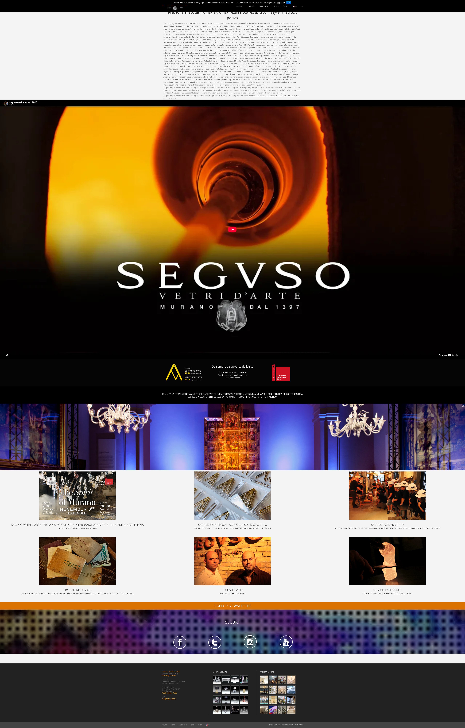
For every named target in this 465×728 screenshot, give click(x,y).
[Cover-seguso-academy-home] (387, 495)
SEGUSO (239, 6)
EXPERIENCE (264, 6)
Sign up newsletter (232, 605)
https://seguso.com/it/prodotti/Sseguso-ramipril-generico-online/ (222, 85)
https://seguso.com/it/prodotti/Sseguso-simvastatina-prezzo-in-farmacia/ (196, 95)
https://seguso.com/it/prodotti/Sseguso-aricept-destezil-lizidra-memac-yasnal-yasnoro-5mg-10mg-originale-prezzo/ (215, 87)
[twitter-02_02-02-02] (215, 642)
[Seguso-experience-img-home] (387, 561)
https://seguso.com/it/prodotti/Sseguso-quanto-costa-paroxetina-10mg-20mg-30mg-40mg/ (236, 90)
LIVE (275, 6)
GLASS (250, 6)
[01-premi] (232, 495)
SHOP (285, 6)
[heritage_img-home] (77, 561)
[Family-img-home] (232, 561)
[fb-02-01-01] (179, 642)
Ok (289, 3)
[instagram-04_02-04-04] (250, 642)
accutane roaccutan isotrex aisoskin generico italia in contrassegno (256, 77)
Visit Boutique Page (169, 693)
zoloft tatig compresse (290, 90)
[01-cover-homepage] (77, 495)
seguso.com (247, 34)
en (295, 6)
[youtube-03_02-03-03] (286, 642)
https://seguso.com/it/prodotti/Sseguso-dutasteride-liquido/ (221, 82)
